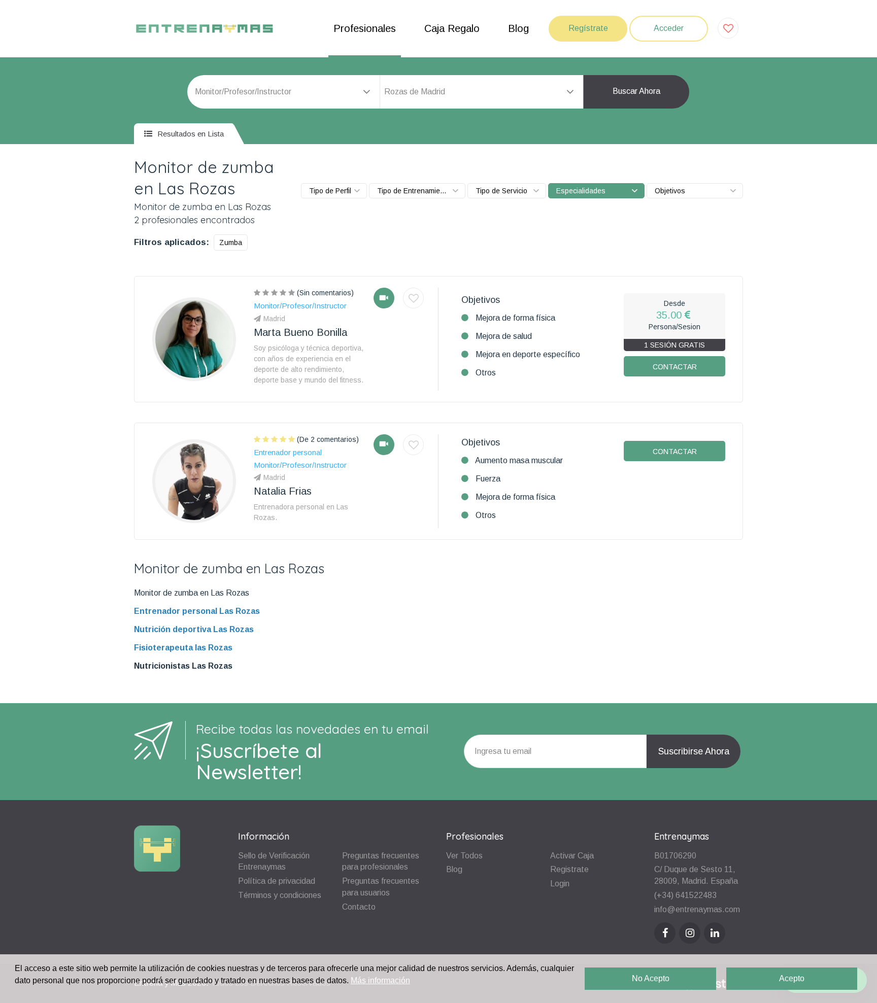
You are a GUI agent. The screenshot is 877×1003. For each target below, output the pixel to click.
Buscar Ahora (636, 91)
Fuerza (488, 478)
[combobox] (481, 92)
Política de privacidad (276, 881)
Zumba (230, 242)
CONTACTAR (675, 367)
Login (559, 883)
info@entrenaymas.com (697, 909)
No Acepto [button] (650, 978)
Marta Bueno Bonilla (300, 332)
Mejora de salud (504, 336)
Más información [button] (380, 980)
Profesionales (364, 28)
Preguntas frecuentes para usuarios (380, 887)
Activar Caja (572, 855)
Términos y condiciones (279, 895)
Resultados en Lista (189, 133)
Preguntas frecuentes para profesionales (380, 861)
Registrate (569, 869)
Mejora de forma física (515, 318)
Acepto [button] (791, 978)
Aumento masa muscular (519, 460)
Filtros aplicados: (171, 242)
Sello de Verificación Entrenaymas (274, 861)
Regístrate (588, 28)
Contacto (359, 907)
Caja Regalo (452, 28)
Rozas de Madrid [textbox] (414, 91)
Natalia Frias (283, 491)
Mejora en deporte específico (528, 354)
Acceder (669, 28)
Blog (518, 28)
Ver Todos (464, 855)
